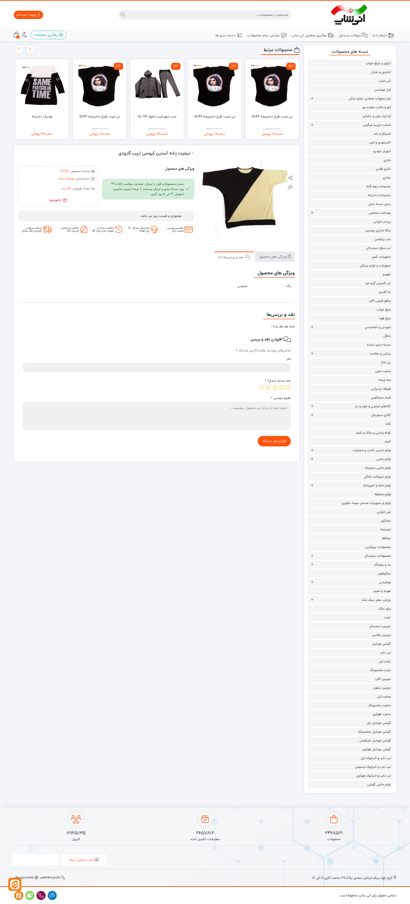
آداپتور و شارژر (381, 72)
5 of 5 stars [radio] (261, 387)
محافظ (386, 538)
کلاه (388, 423)
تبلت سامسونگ (380, 670)
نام (289, 359)
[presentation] (30, 49)
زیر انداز (386, 362)
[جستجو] (123, 14)
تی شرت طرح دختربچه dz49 (272, 116)
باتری (387, 160)
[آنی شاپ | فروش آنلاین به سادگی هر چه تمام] (350, 15)
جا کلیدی (385, 292)
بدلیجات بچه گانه (378, 186)
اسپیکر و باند (382, 133)
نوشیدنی (385, 582)
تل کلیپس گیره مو (378, 283)
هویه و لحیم (382, 591)
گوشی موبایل (381, 643)
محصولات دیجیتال (377, 555)
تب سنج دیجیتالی (378, 248)
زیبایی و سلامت (380, 353)
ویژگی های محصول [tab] (273, 256)
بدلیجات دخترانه (379, 195)
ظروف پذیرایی (381, 388)
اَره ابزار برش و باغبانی (377, 116)
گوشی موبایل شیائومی (375, 740)
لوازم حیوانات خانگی (377, 476)
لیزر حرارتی (384, 511)
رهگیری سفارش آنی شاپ (309, 35)
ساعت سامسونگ (379, 705)
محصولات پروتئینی (378, 547)
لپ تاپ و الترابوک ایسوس (373, 766)
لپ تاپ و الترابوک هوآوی (373, 775)
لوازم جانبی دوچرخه (378, 467)
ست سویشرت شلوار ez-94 (157, 116)
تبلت (387, 617)
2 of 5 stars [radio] (281, 387)
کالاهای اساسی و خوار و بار (373, 406)
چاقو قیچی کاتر (380, 300)
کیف (388, 441)
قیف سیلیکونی (381, 397)
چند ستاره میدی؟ (278, 380)
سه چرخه (385, 379)
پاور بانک (384, 608)
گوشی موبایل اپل (379, 722)
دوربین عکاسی (381, 635)
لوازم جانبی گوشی (379, 784)
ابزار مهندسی (382, 89)
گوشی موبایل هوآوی (376, 749)
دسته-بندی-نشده (379, 344)
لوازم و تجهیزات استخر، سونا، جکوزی (366, 503)
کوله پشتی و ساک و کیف (373, 432)
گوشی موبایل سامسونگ (374, 731)
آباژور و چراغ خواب (378, 63)
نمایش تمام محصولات (263, 35)
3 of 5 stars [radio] (275, 387)
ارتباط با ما (380, 35)
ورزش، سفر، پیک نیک (376, 599)
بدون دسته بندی (379, 204)
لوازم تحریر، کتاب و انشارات (372, 450)
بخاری (387, 177)
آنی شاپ (385, 80)
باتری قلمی (383, 168)
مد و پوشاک (382, 564)
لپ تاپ (385, 652)
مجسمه (386, 529)
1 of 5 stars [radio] (288, 387)
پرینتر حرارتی (382, 221)
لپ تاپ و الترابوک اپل (376, 758)
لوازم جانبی (384, 459)
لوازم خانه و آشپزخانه (377, 485)
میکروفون (384, 573)
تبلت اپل (385, 661)
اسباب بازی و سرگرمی (377, 124)
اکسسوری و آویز (380, 142)
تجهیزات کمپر (381, 256)
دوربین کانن (383, 679)
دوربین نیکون (382, 687)
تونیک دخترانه (42, 116)
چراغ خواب (384, 309)
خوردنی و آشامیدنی (378, 327)
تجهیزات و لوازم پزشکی (375, 265)
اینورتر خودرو (382, 151)
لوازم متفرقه (383, 494)
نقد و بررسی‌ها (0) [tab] (231, 257)
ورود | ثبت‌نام (27, 14)
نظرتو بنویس (281, 398)
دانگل (387, 336)
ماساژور (386, 520)
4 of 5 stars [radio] (268, 387)
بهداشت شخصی (380, 212)
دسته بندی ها (225, 35)
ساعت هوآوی (382, 714)
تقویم (387, 274)
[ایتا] (14, 884)
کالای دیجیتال (381, 415)
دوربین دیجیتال (380, 626)
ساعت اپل (384, 696)
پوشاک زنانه (67, 178)
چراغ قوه (385, 318)
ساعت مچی (383, 371)
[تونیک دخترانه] (42, 86)
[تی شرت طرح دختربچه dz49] (272, 86)
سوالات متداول (349, 35)
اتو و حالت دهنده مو (377, 107)
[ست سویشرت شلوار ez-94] (157, 86)
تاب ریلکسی (382, 239)
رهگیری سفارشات (46, 34)
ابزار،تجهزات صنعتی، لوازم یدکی (370, 98)
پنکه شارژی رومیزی (378, 230)
